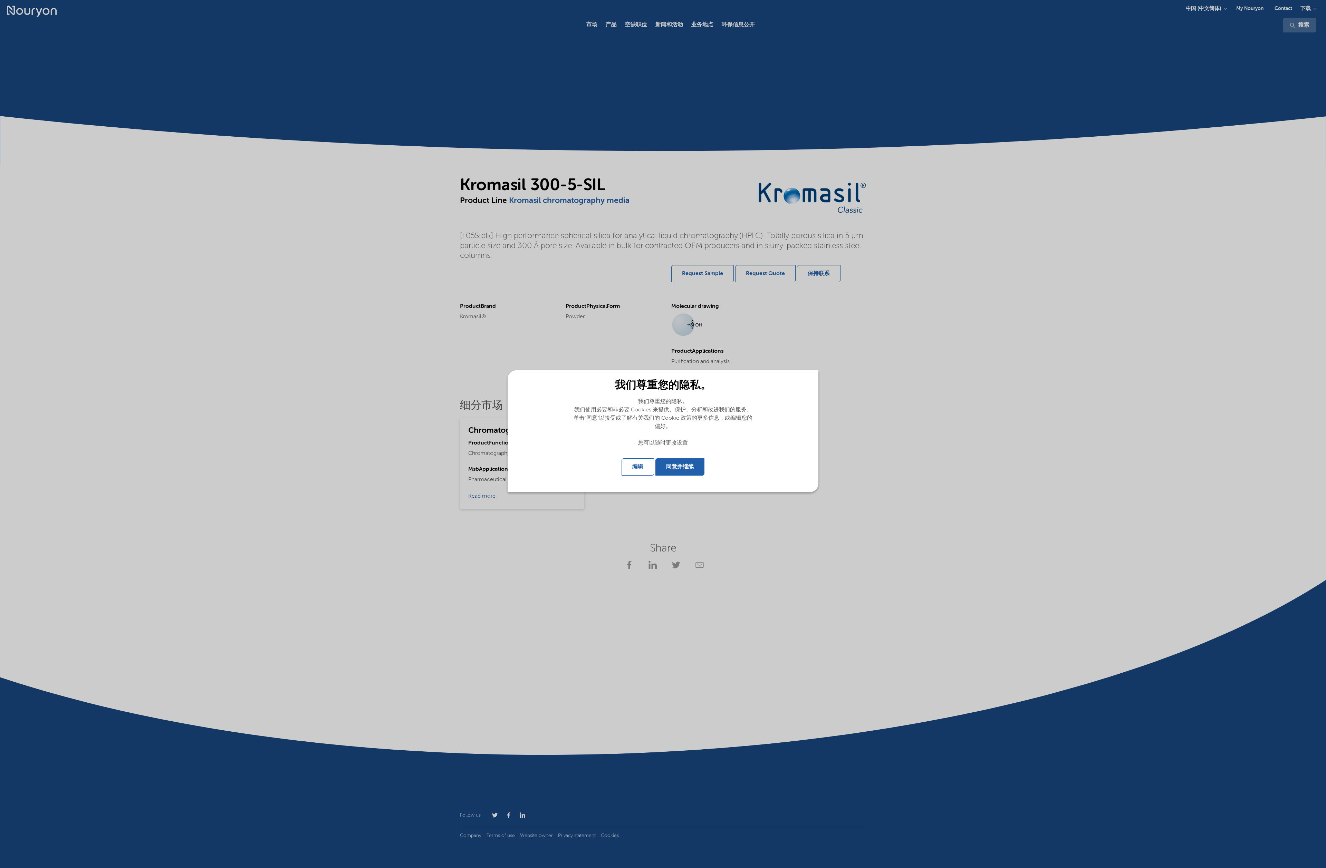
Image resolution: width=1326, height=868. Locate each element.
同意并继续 (680, 467)
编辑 (637, 467)
